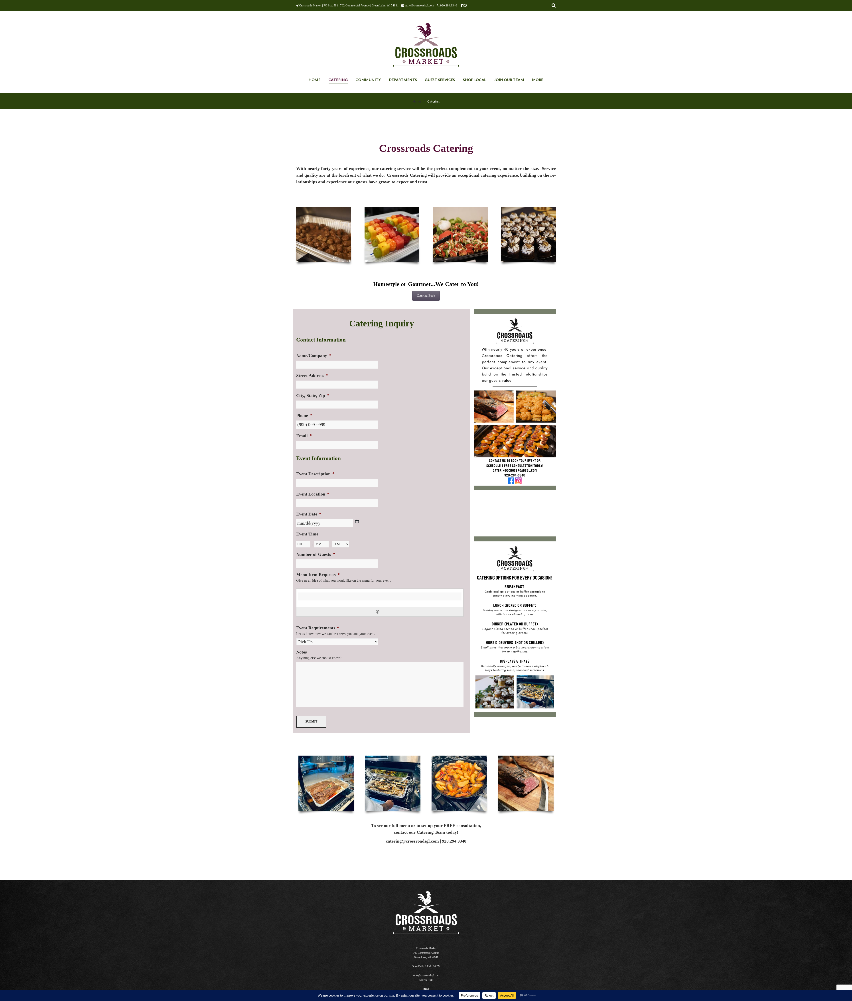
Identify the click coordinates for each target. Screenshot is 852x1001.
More (537, 79)
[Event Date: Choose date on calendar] (357, 521)
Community (368, 79)
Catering (338, 79)
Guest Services (440, 79)
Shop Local (474, 79)
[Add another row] (377, 612)
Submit (311, 721)
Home (315, 79)
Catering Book (426, 295)
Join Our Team (509, 79)
